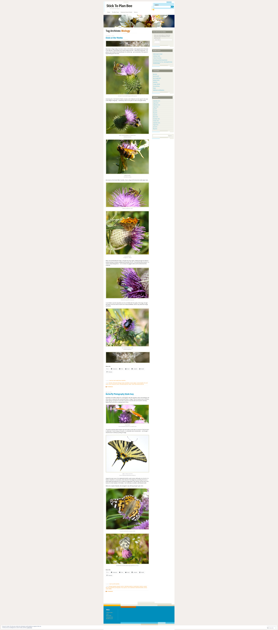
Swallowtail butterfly (139, 587)
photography (117, 587)
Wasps (154, 88)
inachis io (122, 586)
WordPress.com (109, 618)
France (110, 384)
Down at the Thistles (114, 38)
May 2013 (155, 112)
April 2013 (155, 114)
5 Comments (110, 386)
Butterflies (124, 380)
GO (172, 6)
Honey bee (114, 384)
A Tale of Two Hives (157, 58)
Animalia (110, 383)
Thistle (132, 384)
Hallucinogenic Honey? (157, 54)
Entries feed (108, 615)
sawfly (130, 384)
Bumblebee (127, 383)
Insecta (117, 384)
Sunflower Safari (156, 56)
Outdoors (141, 586)
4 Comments (110, 591)
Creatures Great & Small (126, 12)
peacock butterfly (111, 587)
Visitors (136, 12)
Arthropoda (115, 383)
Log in (107, 614)
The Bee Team (115, 12)
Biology (119, 383)
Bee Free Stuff (112, 583)
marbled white (136, 586)
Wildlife (110, 588)
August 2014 (155, 102)
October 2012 (156, 120)
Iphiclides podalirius (129, 586)
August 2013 (155, 106)
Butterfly (118, 586)
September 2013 (156, 104)
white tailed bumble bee (139, 384)
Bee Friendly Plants (117, 380)
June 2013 (155, 110)
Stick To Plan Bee (119, 6)
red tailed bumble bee (124, 384)
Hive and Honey (156, 86)
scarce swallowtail (131, 587)
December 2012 (156, 118)
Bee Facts (111, 380)
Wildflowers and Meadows (158, 90)
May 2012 (155, 128)
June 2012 (155, 126)
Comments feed (109, 617)
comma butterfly (140, 383)
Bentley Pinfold (156, 80)
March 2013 (155, 116)
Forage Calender (156, 84)
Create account (109, 612)
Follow (157, 42)
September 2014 (156, 100)
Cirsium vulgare (133, 383)
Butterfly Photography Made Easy (120, 394)
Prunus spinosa (124, 587)
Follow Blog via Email (159, 31)
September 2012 (156, 122)
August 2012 (155, 124)
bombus (123, 383)
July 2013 (155, 108)
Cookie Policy (29, 627)
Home (108, 12)
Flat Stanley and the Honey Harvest (160, 60)
